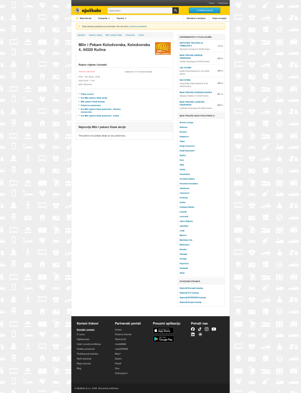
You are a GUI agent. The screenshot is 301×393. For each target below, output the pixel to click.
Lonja (182, 230)
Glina (182, 164)
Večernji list (120, 339)
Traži (175, 10)
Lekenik (183, 211)
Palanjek (183, 254)
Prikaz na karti (87, 94)
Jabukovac (185, 188)
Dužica (183, 155)
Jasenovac (185, 192)
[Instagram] (207, 329)
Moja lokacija (85, 18)
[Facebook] (193, 329)
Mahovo (183, 235)
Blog (79, 368)
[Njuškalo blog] (200, 334)
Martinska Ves (186, 239)
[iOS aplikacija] (163, 330)
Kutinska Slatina (187, 207)
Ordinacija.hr (121, 373)
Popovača (184, 263)
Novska (183, 249)
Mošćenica (184, 244)
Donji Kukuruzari (187, 150)
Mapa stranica (84, 363)
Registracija (223, 3)
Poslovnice (130, 35)
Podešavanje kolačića (87, 353)
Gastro (118, 358)
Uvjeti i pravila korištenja (89, 344)
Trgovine (120, 18)
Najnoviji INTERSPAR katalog (193, 297)
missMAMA (120, 344)
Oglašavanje (83, 339)
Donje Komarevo (187, 145)
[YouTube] (214, 329)
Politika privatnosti (86, 348)
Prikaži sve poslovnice (91, 105)
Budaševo (184, 136)
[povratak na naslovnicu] (87, 9)
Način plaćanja (84, 358)
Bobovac (184, 127)
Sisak (182, 272)
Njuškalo (81, 35)
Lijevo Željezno (186, 221)
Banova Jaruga (186, 122)
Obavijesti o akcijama (196, 18)
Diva (117, 368)
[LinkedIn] (193, 334)
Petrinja (183, 258)
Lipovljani (184, 225)
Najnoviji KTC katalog (189, 292)
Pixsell (118, 363)
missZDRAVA (121, 348)
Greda (182, 169)
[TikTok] (200, 329)
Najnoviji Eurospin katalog (191, 288)
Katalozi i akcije (95, 35)
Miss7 (118, 353)
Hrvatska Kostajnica (189, 183)
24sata (118, 329)
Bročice (183, 131)
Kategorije (102, 18)
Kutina (141, 35)
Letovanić (184, 216)
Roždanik (184, 268)
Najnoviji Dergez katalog (190, 302)
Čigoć (182, 141)
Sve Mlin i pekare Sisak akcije (94, 97)
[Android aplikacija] (163, 339)
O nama (81, 334)
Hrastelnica (185, 174)
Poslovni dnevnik (123, 334)
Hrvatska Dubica (187, 178)
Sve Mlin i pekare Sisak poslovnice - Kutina (100, 115)
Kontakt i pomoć (86, 329)
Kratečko (184, 197)
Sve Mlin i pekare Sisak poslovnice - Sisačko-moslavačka (101, 110)
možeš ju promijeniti (138, 26)
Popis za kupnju (219, 18)
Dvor (182, 160)
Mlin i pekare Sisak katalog (93, 101)
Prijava (212, 3)
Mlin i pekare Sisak (114, 35)
